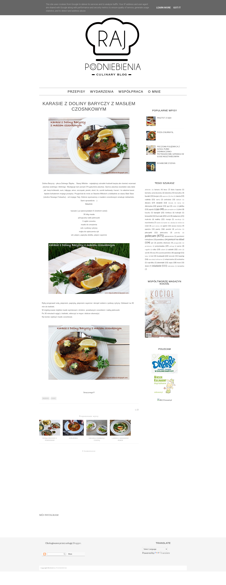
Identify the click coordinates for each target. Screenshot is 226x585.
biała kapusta (176, 190)
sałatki (171, 249)
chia (171, 196)
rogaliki (147, 249)
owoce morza (176, 226)
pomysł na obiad (176, 239)
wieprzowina (169, 259)
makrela (148, 219)
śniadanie (156, 265)
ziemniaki (160, 262)
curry (158, 200)
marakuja (178, 219)
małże (159, 222)
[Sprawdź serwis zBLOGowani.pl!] (164, 400)
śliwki (147, 266)
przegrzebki (178, 243)
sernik (147, 253)
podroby (177, 232)
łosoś (179, 263)
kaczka (147, 213)
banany (157, 190)
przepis (46, 398)
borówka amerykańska (153, 193)
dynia (179, 203)
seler (180, 249)
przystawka (160, 246)
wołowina (180, 259)
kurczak (159, 216)
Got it (177, 7)
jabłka (181, 206)
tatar (146, 256)
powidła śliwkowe (163, 243)
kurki (168, 216)
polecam (150, 236)
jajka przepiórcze (170, 209)
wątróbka (150, 263)
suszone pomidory (164, 253)
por (152, 243)
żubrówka (171, 266)
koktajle (178, 213)
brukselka (178, 193)
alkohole (148, 189)
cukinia (148, 199)
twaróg (181, 256)
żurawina (180, 266)
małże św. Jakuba (169, 222)
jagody (151, 209)
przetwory (148, 246)
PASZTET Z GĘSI (164, 118)
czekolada (167, 200)
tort (152, 256)
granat (159, 206)
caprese (165, 196)
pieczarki (148, 232)
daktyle (178, 199)
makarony (177, 216)
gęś (168, 206)
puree (179, 246)
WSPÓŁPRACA (130, 91)
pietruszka (164, 233)
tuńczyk (171, 256)
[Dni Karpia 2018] (164, 373)
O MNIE (154, 91)
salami (163, 249)
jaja (157, 209)
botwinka (168, 193)
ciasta (178, 196)
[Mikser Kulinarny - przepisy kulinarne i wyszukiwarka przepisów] (164, 393)
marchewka (149, 223)
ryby (54, 398)
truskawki (161, 256)
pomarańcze (169, 236)
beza (165, 190)
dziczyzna (148, 206)
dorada (170, 203)
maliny (157, 219)
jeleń (180, 209)
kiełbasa (168, 213)
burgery (157, 196)
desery (148, 203)
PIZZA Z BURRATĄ (165, 132)
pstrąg (172, 246)
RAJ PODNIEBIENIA (60, 568)
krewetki (148, 216)
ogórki (165, 226)
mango (168, 219)
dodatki (159, 203)
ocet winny (156, 226)
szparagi (177, 253)
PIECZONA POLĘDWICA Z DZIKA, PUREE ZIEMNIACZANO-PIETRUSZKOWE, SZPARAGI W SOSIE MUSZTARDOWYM (170, 151)
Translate (165, 552)
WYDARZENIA (102, 91)
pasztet (168, 229)
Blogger (77, 543)
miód (147, 226)
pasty (158, 229)
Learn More (163, 7)
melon (180, 222)
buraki (147, 196)
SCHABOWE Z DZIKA (166, 163)
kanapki (157, 212)
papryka (148, 229)
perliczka (178, 229)
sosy (153, 253)
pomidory (160, 239)
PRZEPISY (76, 91)
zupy (171, 262)
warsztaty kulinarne (155, 259)
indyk (174, 206)
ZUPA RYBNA (73, 438)
